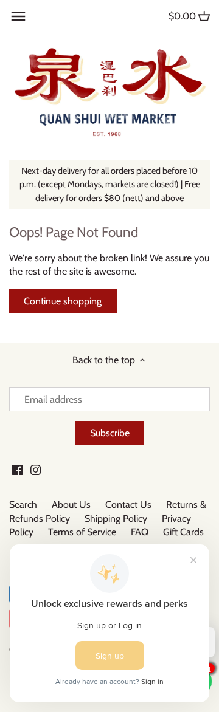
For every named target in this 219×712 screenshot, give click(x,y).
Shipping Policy (116, 518)
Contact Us (128, 504)
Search (23, 504)
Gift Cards (183, 532)
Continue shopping (63, 301)
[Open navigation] (18, 16)
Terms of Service (82, 532)
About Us (71, 504)
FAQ (139, 532)
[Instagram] (35, 469)
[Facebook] (17, 469)
